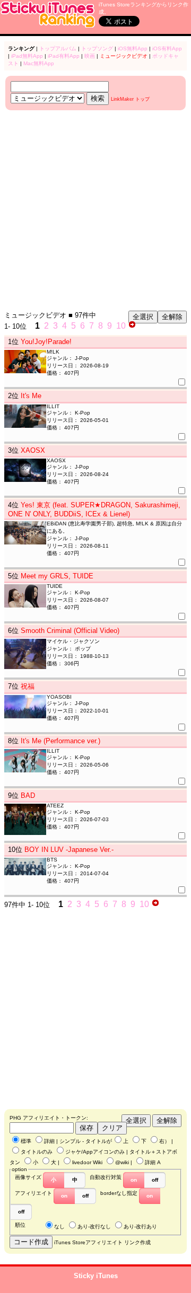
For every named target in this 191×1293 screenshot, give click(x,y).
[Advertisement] (95, 211)
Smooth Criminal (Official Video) (70, 631)
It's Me (31, 396)
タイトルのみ (37, 1152)
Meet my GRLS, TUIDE (57, 576)
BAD (28, 795)
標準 (26, 1141)
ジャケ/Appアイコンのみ (95, 1152)
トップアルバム (57, 48)
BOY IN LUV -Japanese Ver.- (69, 850)
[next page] (132, 325)
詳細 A (153, 1162)
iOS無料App (132, 48)
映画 (89, 56)
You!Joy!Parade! (46, 342)
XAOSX (33, 450)
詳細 (49, 1141)
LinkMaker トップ (130, 99)
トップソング (97, 48)
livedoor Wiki (87, 1162)
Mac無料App (38, 63)
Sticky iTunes (96, 1276)
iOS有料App (167, 48)
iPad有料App (64, 56)
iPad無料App (27, 56)
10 (121, 325)
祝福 (27, 686)
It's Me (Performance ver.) (60, 741)
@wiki (122, 1162)
